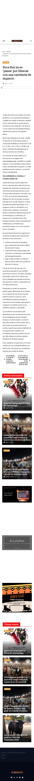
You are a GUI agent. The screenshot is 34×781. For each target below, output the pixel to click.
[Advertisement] (17, 20)
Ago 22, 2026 (9, 408)
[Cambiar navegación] (3, 41)
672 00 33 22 (13, 172)
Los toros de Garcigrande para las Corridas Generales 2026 (15, 737)
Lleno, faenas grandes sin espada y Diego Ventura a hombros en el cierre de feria (17, 437)
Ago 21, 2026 (9, 442)
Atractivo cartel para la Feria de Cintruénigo (16, 404)
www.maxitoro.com (9, 161)
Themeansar (22, 768)
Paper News (11, 768)
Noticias (6, 62)
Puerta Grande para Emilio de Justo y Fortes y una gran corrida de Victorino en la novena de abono (16, 473)
